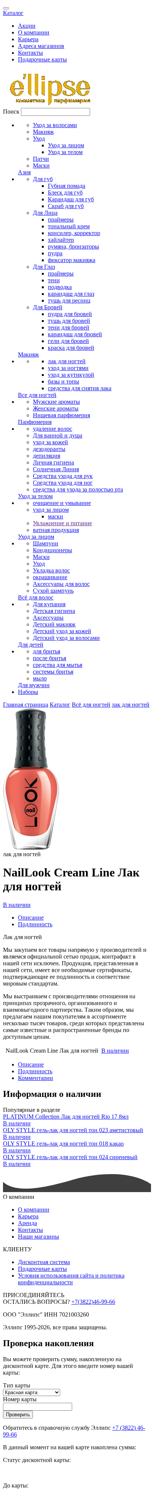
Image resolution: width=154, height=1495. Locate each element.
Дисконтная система (44, 1262)
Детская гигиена (54, 611)
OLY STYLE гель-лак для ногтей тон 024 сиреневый (70, 1157)
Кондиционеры (52, 550)
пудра (55, 253)
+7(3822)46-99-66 (93, 1302)
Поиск (11, 111)
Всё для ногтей (91, 704)
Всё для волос (35, 597)
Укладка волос (51, 570)
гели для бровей (68, 341)
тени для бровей (68, 327)
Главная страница (25, 704)
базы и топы (63, 381)
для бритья (46, 651)
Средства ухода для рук (63, 476)
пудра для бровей (70, 314)
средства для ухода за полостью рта (78, 489)
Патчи (41, 159)
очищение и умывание (62, 503)
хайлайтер (61, 240)
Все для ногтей (37, 395)
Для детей (30, 644)
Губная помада (66, 186)
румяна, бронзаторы (73, 246)
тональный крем (69, 226)
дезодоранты (49, 449)
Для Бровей (47, 307)
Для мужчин (34, 685)
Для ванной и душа (57, 435)
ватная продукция (56, 530)
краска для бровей (71, 348)
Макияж (43, 132)
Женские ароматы (55, 408)
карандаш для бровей (75, 334)
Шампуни (45, 543)
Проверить (18, 1414)
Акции (27, 25)
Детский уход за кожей (62, 631)
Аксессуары (48, 617)
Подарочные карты (42, 59)
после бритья (49, 658)
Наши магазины (38, 1236)
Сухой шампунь (53, 590)
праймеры (61, 219)
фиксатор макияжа (71, 260)
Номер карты (20, 1399)
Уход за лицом (66, 145)
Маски (41, 165)
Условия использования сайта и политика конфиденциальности (71, 1278)
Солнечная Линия (56, 469)
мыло (40, 678)
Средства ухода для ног (63, 482)
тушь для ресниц (69, 300)
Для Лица (45, 213)
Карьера (28, 39)
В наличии (17, 905)
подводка (60, 287)
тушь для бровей (69, 321)
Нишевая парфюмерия (61, 415)
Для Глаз (44, 267)
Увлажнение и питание (62, 523)
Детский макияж (54, 624)
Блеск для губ (65, 192)
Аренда (27, 1223)
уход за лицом (51, 509)
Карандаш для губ (71, 199)
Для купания (49, 604)
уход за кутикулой (71, 375)
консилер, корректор (74, 233)
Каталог (13, 13)
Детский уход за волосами (66, 638)
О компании (33, 32)
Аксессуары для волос (61, 584)
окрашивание (50, 577)
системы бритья (53, 671)
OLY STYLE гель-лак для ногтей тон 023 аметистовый (73, 1130)
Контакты (30, 52)
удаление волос (52, 428)
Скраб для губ (66, 206)
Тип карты (16, 1385)
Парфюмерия (35, 422)
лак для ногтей (67, 361)
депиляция (46, 455)
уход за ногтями (68, 368)
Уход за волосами (55, 125)
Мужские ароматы (56, 401)
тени (54, 280)
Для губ (43, 179)
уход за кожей (50, 442)
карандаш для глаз (71, 294)
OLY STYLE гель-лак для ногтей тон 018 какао (63, 1143)
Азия (24, 172)
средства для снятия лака (79, 388)
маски (55, 516)
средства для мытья (57, 665)
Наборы (28, 692)
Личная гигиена (53, 462)
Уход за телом (65, 152)
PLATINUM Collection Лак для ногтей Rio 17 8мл (66, 1116)
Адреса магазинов (41, 46)
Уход (39, 138)
